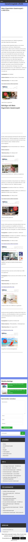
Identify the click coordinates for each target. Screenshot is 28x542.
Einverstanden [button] (16, 538)
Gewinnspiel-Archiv (7, 453)
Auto (4, 447)
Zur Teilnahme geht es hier (7, 330)
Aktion (4, 444)
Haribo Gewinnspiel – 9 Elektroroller (11, 471)
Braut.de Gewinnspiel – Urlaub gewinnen (12, 475)
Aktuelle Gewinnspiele (8, 446)
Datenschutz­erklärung (8, 529)
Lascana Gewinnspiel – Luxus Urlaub (11, 473)
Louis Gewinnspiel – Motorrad (9, 467)
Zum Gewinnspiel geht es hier (7, 286)
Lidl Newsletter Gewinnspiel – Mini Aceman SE (13, 512)
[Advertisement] (13, 24)
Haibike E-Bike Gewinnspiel (9, 491)
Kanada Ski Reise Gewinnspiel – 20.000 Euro (13, 501)
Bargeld (4, 449)
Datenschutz (14, 540)
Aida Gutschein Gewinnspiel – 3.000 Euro (12, 469)
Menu (2, 1)
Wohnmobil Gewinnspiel (8, 496)
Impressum (5, 531)
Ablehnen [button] (23, 538)
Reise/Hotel (5, 455)
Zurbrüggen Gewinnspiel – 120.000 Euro (12, 466)
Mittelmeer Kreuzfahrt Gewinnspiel (10, 480)
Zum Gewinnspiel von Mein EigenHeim (9, 243)
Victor (11, 385)
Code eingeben (6, 451)
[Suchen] (22, 433)
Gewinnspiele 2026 (14, 4)
